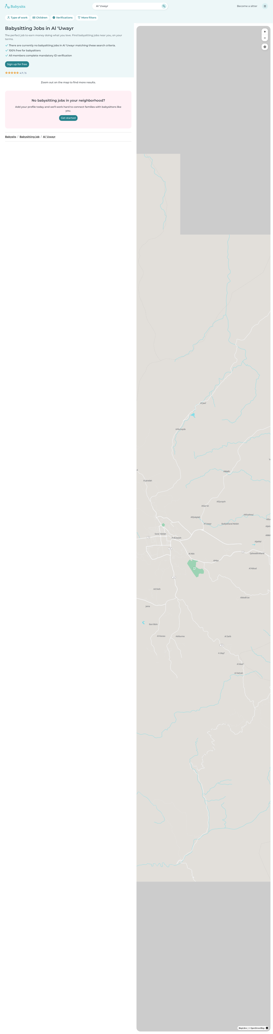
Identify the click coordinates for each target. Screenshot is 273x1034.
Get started (68, 117)
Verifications (64, 17)
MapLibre (243, 1028)
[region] (203, 528)
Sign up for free (17, 64)
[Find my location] (265, 47)
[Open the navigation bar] (265, 6)
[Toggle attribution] (267, 1028)
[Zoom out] (265, 38)
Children (41, 17)
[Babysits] (15, 6)
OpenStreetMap (257, 1028)
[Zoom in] (265, 31)
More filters (88, 17)
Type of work (18, 17)
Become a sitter (247, 6)
